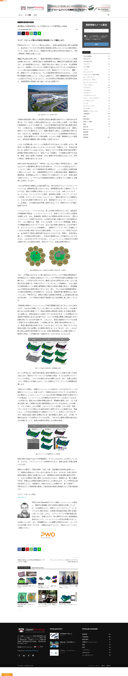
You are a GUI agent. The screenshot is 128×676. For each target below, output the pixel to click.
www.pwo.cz (22, 497)
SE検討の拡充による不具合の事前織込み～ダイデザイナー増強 (31, 561)
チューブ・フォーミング (90, 82)
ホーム (20, 15)
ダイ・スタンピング (43, 602)
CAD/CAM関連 (87, 56)
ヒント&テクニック (88, 100)
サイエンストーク (88, 72)
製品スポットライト (88, 129)
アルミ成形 (86, 66)
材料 (84, 116)
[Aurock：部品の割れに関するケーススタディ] (27, 577)
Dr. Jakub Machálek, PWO (25, 29)
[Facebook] (19, 33)
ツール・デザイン (88, 85)
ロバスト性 (24, 19)
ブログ (35, 15)
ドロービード (87, 93)
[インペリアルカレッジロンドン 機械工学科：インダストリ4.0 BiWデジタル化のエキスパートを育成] (68, 577)
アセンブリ (86, 64)
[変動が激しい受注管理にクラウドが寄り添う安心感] (54, 644)
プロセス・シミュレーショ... (68, 650)
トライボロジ (87, 90)
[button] (108, 15)
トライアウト (87, 87)
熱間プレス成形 (87, 121)
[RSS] (28, 655)
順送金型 (85, 134)
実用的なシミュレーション (65, 602)
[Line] (33, 655)
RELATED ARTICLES (24, 568)
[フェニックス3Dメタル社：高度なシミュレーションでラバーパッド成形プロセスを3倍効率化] (47, 596)
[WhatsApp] (31, 33)
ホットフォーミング (88, 106)
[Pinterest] (27, 33)
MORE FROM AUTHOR (38, 568)
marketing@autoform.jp (31, 650)
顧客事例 (31, 22)
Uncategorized (87, 61)
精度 (84, 124)
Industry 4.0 (86, 59)
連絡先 (103, 665)
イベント (85, 69)
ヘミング (85, 103)
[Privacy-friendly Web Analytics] (3, 1)
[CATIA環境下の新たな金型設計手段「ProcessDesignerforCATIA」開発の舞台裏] (54, 636)
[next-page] (21, 610)
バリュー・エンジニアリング (65, 583)
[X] (23, 33)
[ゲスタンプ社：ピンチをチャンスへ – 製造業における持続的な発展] (68, 596)
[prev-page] (19, 610)
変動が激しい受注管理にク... (68, 642)
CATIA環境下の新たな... (66, 633)
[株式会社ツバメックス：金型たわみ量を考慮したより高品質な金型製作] (47, 577)
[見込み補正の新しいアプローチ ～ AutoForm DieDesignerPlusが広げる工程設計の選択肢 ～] (27, 596)
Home (19, 19)
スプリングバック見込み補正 (91, 74)
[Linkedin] (35, 33)
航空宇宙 (85, 127)
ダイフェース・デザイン (23, 583)
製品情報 (85, 132)
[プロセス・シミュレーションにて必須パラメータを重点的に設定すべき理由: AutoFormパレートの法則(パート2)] (54, 653)
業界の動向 (86, 119)
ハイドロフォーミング (89, 95)
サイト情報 (28, 15)
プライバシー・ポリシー (94, 665)
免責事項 (108, 665)
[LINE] (39, 33)
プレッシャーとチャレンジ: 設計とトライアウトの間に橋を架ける (64, 561)
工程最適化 (26, 22)
